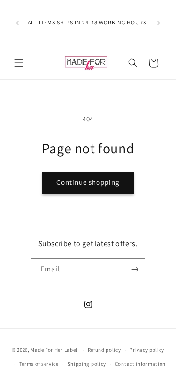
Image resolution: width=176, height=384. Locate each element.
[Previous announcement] (17, 23)
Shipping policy (87, 364)
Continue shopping (88, 182)
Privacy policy (147, 349)
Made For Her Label (54, 349)
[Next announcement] (158, 23)
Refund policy (104, 349)
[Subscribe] (134, 269)
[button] (18, 63)
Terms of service (39, 364)
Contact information (140, 364)
